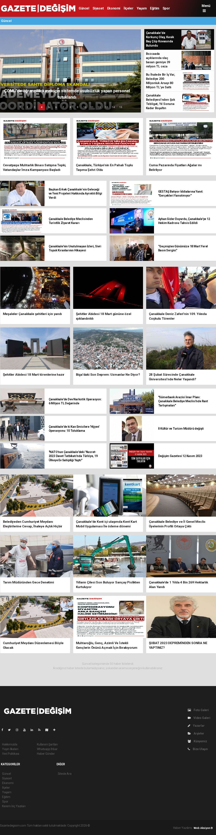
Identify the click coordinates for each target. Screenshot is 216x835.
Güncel (84, 8)
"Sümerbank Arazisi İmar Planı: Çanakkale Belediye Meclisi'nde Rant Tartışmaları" (183, 401)
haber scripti (134, 825)
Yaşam (142, 8)
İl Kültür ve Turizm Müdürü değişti (181, 428)
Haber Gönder (46, 753)
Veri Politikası (10, 753)
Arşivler (198, 733)
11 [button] (91, 107)
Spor (166, 8)
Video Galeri (201, 718)
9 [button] (77, 107)
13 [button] (106, 107)
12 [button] (99, 107)
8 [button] (70, 107)
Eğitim (154, 8)
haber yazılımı (100, 825)
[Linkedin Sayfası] (33, 730)
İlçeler (128, 8)
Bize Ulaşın (200, 749)
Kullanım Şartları (47, 744)
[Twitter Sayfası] (11, 730)
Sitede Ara (65, 773)
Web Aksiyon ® (203, 828)
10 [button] (84, 107)
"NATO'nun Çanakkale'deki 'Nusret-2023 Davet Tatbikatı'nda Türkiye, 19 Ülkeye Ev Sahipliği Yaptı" (73, 456)
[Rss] (41, 730)
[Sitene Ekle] (56, 730)
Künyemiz (200, 741)
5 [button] (49, 107)
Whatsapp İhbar (47, 749)
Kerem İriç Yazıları (13, 806)
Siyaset (98, 8)
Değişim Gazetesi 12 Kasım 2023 (180, 456)
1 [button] (20, 107)
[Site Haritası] (48, 730)
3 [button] (34, 107)
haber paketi (117, 825)
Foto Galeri (201, 710)
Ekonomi (113, 8)
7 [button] (63, 107)
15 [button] (120, 107)
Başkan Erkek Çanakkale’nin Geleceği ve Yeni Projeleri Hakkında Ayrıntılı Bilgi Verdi (75, 193)
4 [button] (41, 107)
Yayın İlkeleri (10, 749)
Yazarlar (198, 725)
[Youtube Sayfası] (26, 730)
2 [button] (27, 107)
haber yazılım (151, 825)
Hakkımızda (9, 744)
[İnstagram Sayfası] (19, 730)
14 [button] (113, 107)
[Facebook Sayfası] (4, 730)
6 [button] (56, 107)
